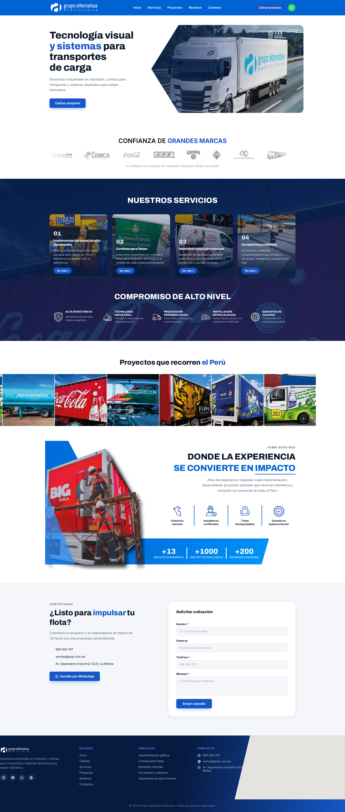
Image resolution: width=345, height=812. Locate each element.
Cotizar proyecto (270, 7)
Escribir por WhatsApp (77, 676)
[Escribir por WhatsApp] (291, 7)
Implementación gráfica (154, 755)
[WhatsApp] (22, 777)
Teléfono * (183, 657)
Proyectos (175, 7)
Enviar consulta (194, 704)
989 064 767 (64, 649)
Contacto (214, 7)
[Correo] (31, 777)
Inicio (137, 7)
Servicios (154, 7)
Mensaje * (182, 673)
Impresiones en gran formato (157, 778)
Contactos (86, 784)
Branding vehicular (151, 766)
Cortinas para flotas (151, 761)
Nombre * (182, 624)
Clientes (84, 761)
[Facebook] (12, 777)
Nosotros (195, 7)
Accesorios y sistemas (153, 772)
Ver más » (62, 270)
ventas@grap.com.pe (70, 656)
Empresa (182, 640)
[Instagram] (3, 777)
